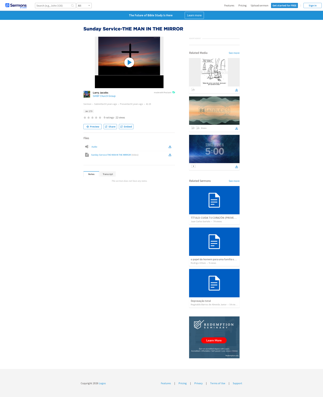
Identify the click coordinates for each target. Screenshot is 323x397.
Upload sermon (259, 5)
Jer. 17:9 (88, 111)
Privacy (198, 383)
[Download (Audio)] (170, 146)
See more (234, 53)
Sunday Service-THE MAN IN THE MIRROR (114, 154)
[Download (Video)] (170, 154)
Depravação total (201, 300)
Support (237, 383)
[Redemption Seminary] (214, 337)
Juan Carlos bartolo (200, 221)
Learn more (194, 15)
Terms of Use (217, 383)
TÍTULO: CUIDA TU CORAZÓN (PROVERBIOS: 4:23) (219, 217)
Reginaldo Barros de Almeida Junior (209, 304)
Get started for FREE (284, 5)
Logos (102, 383)
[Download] (236, 90)
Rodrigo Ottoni (198, 262)
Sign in (313, 5)
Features (229, 5)
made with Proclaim (162, 92)
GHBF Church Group (104, 96)
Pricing (242, 5)
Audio (94, 146)
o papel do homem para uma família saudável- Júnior (221, 259)
